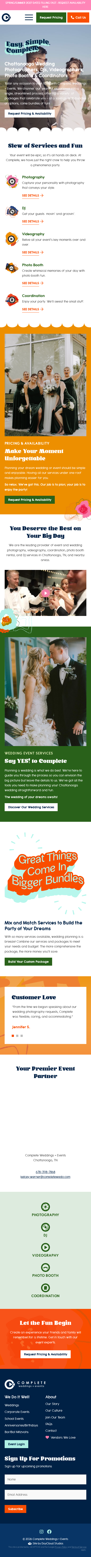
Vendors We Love (63, 1437)
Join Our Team (55, 1417)
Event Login (16, 1444)
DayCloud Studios (52, 1543)
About (51, 1397)
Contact (51, 1431)
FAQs (49, 1424)
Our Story (52, 1404)
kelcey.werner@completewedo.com (45, 1177)
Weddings (12, 1405)
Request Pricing (51, 17)
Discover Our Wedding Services (31, 807)
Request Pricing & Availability (29, 113)
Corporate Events (17, 1412)
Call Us (81, 17)
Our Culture (54, 1410)
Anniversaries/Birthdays (21, 1425)
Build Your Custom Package (28, 961)
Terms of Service (79, 1547)
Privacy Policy (61, 1547)
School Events (14, 1419)
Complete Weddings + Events (50, 1539)
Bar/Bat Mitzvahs (16, 1432)
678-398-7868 (45, 1172)
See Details (30, 195)
